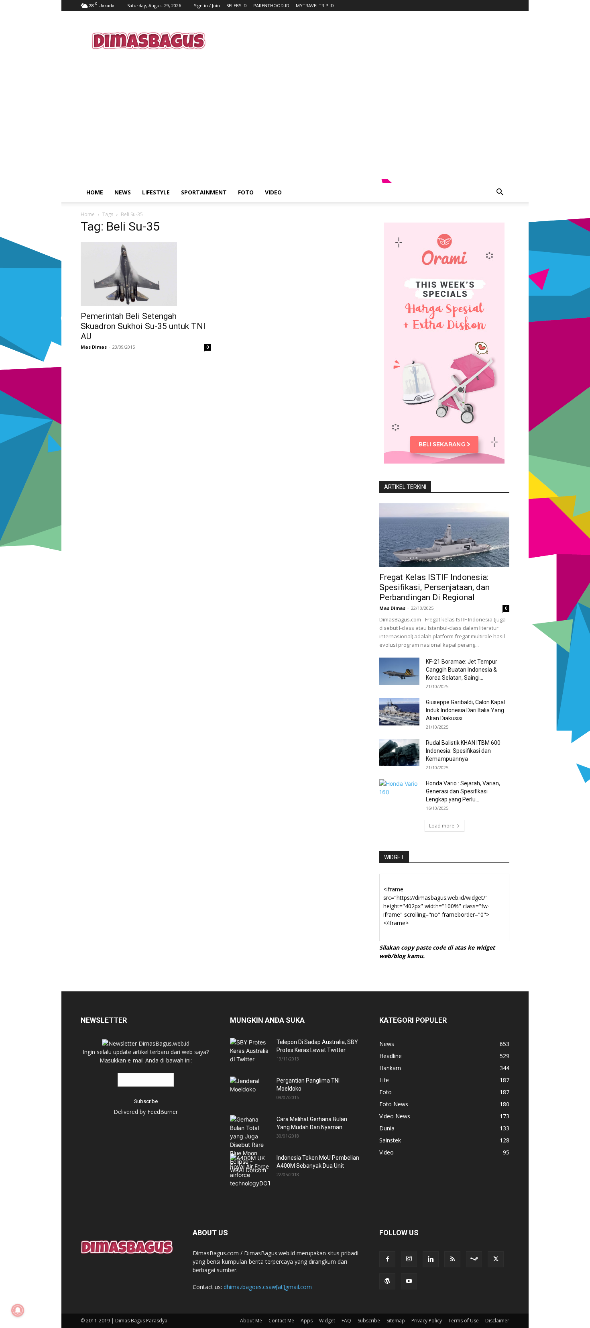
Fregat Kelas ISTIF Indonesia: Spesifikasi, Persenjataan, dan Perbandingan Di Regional (434, 587)
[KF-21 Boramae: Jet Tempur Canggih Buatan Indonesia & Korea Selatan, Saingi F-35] (399, 671)
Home (94, 192)
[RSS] (452, 1259)
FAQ (346, 1320)
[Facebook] (387, 1259)
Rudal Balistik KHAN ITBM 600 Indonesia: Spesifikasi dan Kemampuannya (463, 751)
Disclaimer (497, 1320)
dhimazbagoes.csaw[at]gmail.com (268, 1287)
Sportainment (204, 192)
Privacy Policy (426, 1320)
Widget (327, 1320)
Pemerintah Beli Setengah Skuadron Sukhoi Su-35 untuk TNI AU (143, 326)
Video (273, 192)
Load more (441, 825)
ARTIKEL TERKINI (405, 487)
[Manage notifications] (17, 1310)
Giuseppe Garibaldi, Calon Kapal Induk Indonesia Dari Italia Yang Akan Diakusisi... (465, 710)
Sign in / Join (207, 5)
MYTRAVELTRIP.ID (315, 5)
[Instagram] (409, 1259)
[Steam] (474, 1259)
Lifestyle (156, 192)
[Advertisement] (363, 40)
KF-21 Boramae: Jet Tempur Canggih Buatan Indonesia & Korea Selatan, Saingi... (461, 669)
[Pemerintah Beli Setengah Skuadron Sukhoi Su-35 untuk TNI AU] (146, 274)
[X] (496, 1259)
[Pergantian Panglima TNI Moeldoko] (250, 1087)
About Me (251, 1320)
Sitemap (396, 1320)
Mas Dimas (94, 347)
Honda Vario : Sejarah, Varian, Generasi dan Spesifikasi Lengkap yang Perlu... (463, 791)
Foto (246, 192)
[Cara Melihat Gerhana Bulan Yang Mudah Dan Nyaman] (250, 1144)
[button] (499, 193)
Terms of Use (463, 1320)
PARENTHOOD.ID (271, 5)
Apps (307, 1320)
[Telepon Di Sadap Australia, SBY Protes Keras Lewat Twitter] (250, 1050)
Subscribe (369, 1320)
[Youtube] (409, 1281)
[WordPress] (387, 1281)
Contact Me (281, 1320)
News (122, 192)
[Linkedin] (431, 1259)
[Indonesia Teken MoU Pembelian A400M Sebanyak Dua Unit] (250, 1170)
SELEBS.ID (236, 5)
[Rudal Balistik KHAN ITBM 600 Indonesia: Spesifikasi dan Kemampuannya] (399, 752)
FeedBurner (162, 1112)
